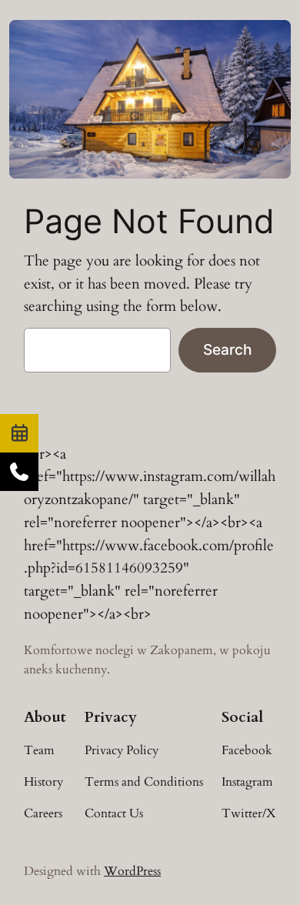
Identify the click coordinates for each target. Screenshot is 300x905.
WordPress (132, 871)
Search (227, 349)
